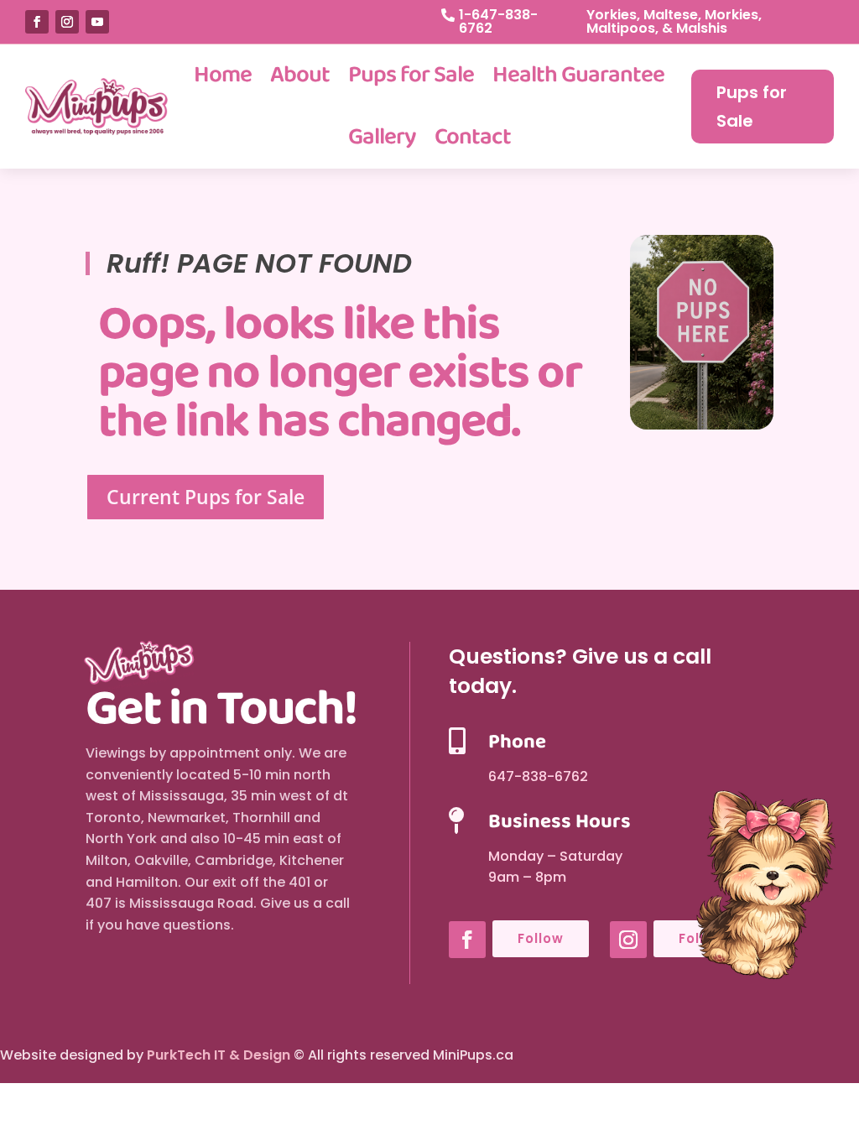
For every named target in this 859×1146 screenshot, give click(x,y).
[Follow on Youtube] (97, 22)
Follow (541, 938)
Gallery (382, 137)
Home (223, 75)
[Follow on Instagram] (67, 22)
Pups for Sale (411, 75)
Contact (473, 137)
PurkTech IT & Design (218, 1055)
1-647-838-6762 (498, 21)
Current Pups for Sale (206, 496)
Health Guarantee (578, 75)
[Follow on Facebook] (37, 22)
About (300, 75)
